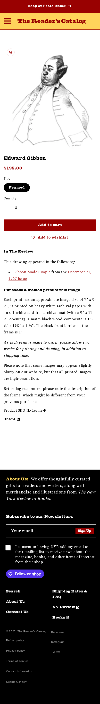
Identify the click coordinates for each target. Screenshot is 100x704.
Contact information (19, 671)
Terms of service (17, 661)
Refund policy (15, 640)
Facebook (57, 633)
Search (13, 591)
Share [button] (10, 419)
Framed (17, 187)
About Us (15, 602)
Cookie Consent (16, 681)
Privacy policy (15, 650)
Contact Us (17, 612)
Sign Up (84, 531)
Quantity (10, 198)
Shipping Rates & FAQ (69, 594)
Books (58, 618)
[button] (7, 21)
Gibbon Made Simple (32, 272)
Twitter (56, 652)
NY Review (63, 607)
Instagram (57, 643)
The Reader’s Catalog (32, 631)
